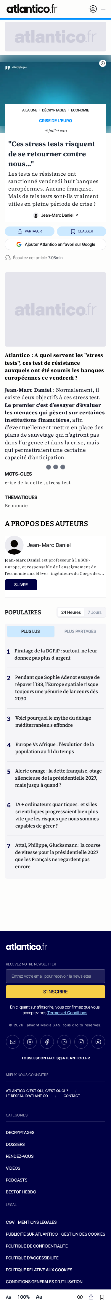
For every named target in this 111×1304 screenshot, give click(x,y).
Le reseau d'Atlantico (27, 1096)
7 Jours (95, 612)
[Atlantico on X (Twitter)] (30, 1042)
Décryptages (54, 110)
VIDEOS (13, 1168)
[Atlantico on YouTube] (98, 1042)
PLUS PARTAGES (80, 631)
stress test (58, 482)
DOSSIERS (15, 1144)
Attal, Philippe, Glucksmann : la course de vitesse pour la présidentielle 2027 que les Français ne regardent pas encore (58, 855)
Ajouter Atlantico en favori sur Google (60, 244)
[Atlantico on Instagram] (81, 1042)
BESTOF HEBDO (21, 1191)
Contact (72, 1096)
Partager (33, 231)
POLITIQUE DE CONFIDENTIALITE (37, 1245)
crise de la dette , (25, 482)
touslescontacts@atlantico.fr (55, 1058)
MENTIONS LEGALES (37, 1222)
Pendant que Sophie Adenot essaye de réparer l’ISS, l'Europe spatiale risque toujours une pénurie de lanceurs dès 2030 (57, 687)
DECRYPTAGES (20, 1132)
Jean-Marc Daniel (57, 215)
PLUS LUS (30, 631)
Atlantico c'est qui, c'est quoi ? (37, 1090)
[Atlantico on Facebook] (47, 1042)
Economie (80, 110)
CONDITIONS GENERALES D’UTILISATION (44, 1281)
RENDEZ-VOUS (19, 1156)
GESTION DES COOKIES (83, 1234)
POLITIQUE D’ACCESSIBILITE (32, 1257)
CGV (10, 1222)
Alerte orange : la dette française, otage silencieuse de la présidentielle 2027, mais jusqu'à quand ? (58, 778)
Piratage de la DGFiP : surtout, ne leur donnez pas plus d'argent (56, 654)
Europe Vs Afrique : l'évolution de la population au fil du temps (54, 748)
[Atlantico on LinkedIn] (64, 1042)
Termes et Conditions (67, 1012)
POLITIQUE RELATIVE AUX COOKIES (39, 1269)
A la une (29, 110)
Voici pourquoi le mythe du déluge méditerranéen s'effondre (53, 721)
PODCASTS (16, 1179)
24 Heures (71, 612)
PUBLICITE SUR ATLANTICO (32, 1234)
